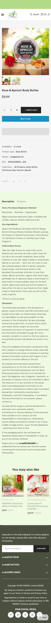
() (45, 14)
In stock (13, 494)
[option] (6, 80)
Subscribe (41, 548)
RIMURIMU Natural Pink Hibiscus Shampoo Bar (12, 504)
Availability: (7, 146)
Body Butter (31, 167)
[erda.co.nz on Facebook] (11, 615)
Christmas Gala (9, 170)
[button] (25, 131)
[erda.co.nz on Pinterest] (32, 615)
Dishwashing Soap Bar (36, 500)
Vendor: (5, 157)
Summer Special (24, 170)
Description (8, 201)
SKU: (4, 162)
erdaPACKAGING (27, 443)
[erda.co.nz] (12, 14)
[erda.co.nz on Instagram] (25, 615)
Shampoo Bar (7, 500)
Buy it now (25, 119)
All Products (19, 167)
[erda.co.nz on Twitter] (18, 615)
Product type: (8, 152)
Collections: (7, 167)
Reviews (21, 201)
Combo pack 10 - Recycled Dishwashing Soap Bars (37, 506)
